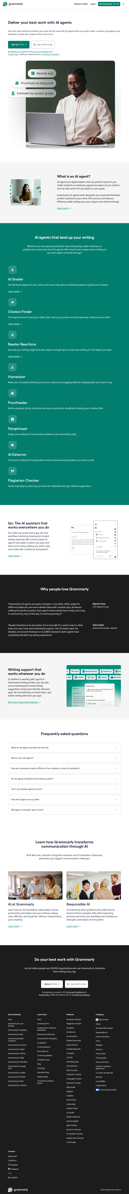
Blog (39, 1064)
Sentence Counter (74, 1083)
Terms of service (102, 1062)
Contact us (12, 1160)
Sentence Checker (74, 1130)
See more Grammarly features (23, 702)
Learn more (63, 208)
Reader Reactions (73, 1117)
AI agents (70, 1028)
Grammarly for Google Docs (17, 1067)
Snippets (70, 1091)
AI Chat (69, 1057)
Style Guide (71, 1087)
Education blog (43, 1072)
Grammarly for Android (17, 1085)
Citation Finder (72, 1108)
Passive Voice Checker (75, 1138)
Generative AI (42, 1051)
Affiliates (99, 1045)
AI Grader (70, 1113)
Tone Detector (72, 1066)
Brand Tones (71, 1100)
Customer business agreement (103, 1067)
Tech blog (41, 1068)
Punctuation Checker (75, 1134)
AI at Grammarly (43, 1047)
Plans (39, 1019)
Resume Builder (73, 1121)
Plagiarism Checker (74, 1024)
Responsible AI (101, 1032)
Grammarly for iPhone (16, 1077)
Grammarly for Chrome (17, 1045)
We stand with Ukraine (104, 1028)
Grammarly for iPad (15, 1081)
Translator (70, 1053)
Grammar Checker (74, 1019)
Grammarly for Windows (17, 1030)
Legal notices (101, 1085)
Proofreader (71, 1142)
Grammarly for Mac (15, 1034)
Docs (10, 1019)
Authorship (71, 1104)
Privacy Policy (13, 54)
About (98, 1024)
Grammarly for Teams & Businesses (46, 1029)
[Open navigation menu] (123, 4)
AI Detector (71, 1032)
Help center (12, 1156)
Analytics (70, 1096)
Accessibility (100, 1081)
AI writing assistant (44, 1055)
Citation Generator (74, 1041)
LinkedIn (14, 1178)
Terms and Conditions (40, 52)
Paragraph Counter (74, 1079)
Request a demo (81, 4)
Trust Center (101, 1054)
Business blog (42, 1077)
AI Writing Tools (73, 1062)
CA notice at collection (104, 1073)
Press (98, 1041)
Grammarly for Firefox (17, 1053)
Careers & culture (103, 1037)
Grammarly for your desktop (16, 1025)
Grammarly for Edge (16, 1058)
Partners (99, 1049)
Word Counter (72, 1070)
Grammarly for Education (47, 1039)
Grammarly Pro (43, 1024)
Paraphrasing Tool (73, 1049)
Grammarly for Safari (16, 1049)
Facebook (14, 1165)
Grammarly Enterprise (46, 1034)
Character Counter (74, 1074)
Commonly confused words (45, 1082)
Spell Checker (72, 1125)
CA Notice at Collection (50, 54)
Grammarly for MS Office (17, 1062)
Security (99, 1077)
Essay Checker (72, 1045)
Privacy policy (101, 1058)
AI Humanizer (72, 1036)
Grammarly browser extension (16, 1040)
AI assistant (41, 1043)
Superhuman (104, 1020)
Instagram (14, 1169)
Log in (92, 4)
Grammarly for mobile (16, 1073)
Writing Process (43, 1060)
